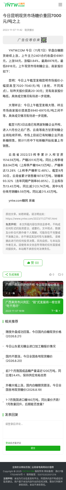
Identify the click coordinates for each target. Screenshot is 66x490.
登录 (8, 443)
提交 (33, 448)
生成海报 (13, 274)
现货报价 (29, 29)
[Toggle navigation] (60, 4)
